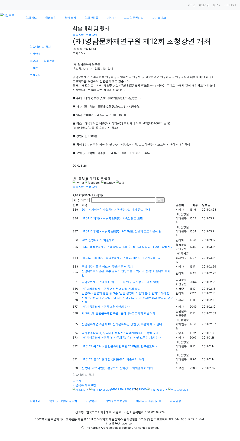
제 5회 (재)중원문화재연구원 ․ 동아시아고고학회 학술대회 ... (120, 313)
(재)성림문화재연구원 (182, 324)
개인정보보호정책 (116, 401)
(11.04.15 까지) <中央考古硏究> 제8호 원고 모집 (112, 218)
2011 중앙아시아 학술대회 (98, 240)
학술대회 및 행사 (40, 46)
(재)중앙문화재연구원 (182, 218)
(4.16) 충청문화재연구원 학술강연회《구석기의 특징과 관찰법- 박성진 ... (127, 247)
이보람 (180, 368)
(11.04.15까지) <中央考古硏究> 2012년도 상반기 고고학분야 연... (123, 231)
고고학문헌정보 (134, 17)
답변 (82, 35)
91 (112, 389)
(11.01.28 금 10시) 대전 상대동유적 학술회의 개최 (113, 359)
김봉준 (180, 288)
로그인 (191, 5)
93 (119, 389)
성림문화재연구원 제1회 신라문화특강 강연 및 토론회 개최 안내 (122, 324)
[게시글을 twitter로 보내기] (78, 183)
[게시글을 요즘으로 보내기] (120, 183)
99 (140, 389)
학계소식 (70, 17)
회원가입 (204, 5)
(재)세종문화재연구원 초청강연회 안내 (106, 306)
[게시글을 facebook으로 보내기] (92, 183)
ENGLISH (230, 5)
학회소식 (50, 17)
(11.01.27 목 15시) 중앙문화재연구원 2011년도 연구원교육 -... (120, 346)
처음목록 (78, 385)
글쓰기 (77, 381)
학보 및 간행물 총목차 (63, 401)
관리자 (180, 209)
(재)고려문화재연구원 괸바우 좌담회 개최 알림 (111, 288)
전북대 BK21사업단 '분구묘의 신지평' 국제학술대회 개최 (117, 368)
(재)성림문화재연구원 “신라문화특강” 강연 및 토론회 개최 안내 (121, 337)
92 (116, 389)
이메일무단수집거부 (148, 401)
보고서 (34, 60)
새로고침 (90, 385)
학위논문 (49, 60)
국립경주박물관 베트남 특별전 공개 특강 (107, 266)
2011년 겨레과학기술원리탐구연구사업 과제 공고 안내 (116, 209)
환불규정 (175, 401)
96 (130, 389)
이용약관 (91, 401)
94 (123, 389)
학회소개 (35, 401)
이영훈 (180, 333)
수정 (88, 35)
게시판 (111, 17)
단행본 (34, 67)
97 (133, 389)
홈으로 (216, 5)
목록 (75, 35)
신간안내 (35, 53)
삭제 (95, 35)
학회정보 (31, 17)
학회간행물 (92, 17)
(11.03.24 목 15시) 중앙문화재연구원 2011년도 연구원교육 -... (121, 257)
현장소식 (35, 74)
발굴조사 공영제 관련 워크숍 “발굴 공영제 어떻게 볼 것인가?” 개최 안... (127, 293)
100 (144, 389)
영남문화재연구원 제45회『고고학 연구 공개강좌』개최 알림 (120, 282)
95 (126, 389)
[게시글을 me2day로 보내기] (108, 183)
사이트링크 (159, 17)
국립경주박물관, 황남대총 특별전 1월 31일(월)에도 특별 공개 (120, 333)
